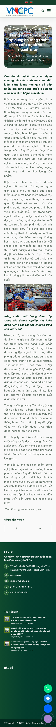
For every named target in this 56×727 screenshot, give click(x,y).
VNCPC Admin (38, 60)
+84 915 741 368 (19, 592)
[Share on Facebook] (16, 528)
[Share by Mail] (40, 528)
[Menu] (49, 11)
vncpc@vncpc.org (20, 581)
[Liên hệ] (48, 719)
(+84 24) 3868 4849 (21, 586)
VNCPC (20, 723)
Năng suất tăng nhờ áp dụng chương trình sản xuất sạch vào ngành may (28, 42)
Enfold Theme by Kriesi (36, 723)
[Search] (43, 11)
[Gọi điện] (48, 688)
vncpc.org (15, 575)
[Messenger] (48, 698)
